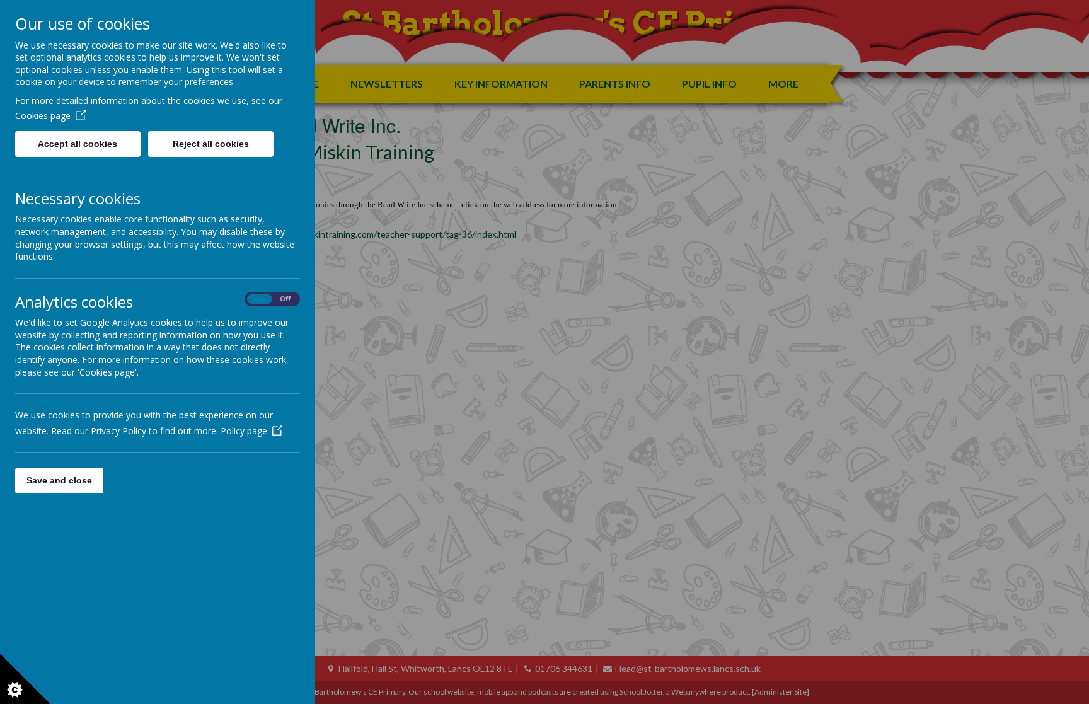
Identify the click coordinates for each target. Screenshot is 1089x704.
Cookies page (43, 116)
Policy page (244, 431)
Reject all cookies (211, 144)
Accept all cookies (77, 144)
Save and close (59, 480)
